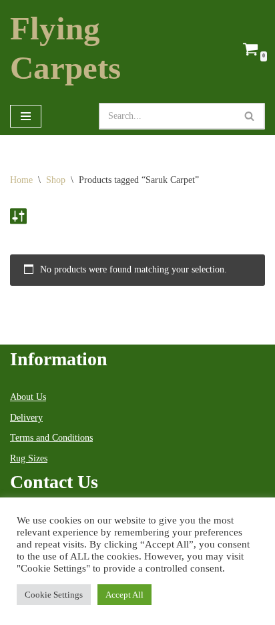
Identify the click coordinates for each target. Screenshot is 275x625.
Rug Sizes (28, 458)
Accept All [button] (124, 595)
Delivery (26, 418)
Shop (55, 180)
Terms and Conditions (51, 438)
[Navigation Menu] (25, 116)
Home (21, 180)
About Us (28, 397)
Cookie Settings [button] (54, 595)
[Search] (250, 116)
